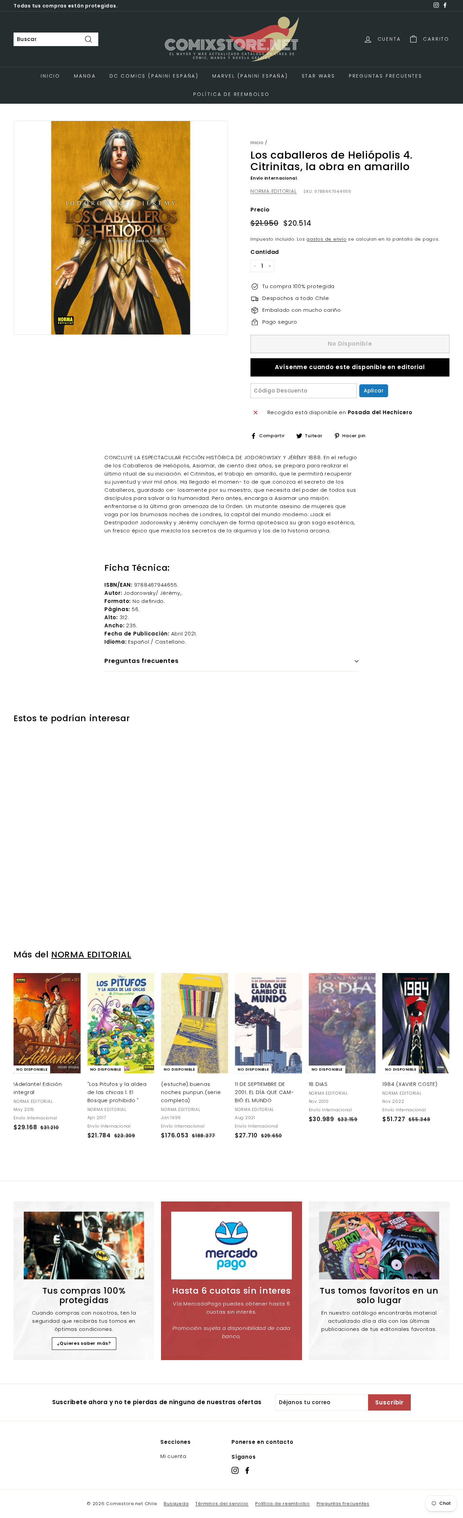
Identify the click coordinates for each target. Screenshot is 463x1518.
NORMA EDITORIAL (273, 191)
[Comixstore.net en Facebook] (247, 1470)
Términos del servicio (221, 1503)
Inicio (50, 76)
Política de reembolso (282, 1503)
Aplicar (374, 390)
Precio (260, 210)
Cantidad (264, 252)
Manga (85, 76)
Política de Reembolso (231, 94)
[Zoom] (120, 228)
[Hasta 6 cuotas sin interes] (231, 1245)
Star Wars (318, 76)
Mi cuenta (173, 1456)
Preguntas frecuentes (343, 1503)
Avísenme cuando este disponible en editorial (350, 367)
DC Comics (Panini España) (154, 76)
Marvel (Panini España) (250, 76)
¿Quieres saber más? (84, 1343)
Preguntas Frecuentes (385, 76)
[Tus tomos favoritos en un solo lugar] (379, 1245)
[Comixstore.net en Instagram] (235, 1470)
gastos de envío (326, 239)
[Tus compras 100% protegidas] (84, 1245)
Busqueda (176, 1503)
